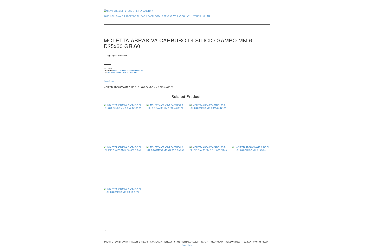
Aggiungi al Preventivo (117, 55)
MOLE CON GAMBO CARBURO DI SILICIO (128, 70)
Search (214, 16)
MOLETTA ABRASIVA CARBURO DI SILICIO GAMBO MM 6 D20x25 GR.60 (208, 133)
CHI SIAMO (117, 16)
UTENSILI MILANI (201, 16)
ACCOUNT (184, 16)
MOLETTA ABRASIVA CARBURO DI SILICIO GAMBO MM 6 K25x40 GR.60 (165, 133)
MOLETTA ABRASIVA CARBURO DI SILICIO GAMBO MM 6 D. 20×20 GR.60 (208, 177)
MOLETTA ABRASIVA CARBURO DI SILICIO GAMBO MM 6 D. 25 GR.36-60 (165, 177)
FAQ (143, 16)
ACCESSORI (132, 16)
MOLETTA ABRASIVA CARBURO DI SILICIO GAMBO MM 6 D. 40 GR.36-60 (123, 135)
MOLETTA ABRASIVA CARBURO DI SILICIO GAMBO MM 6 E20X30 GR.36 (123, 177)
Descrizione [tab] (109, 80)
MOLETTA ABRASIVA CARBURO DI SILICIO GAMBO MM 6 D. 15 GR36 (123, 217)
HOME (106, 16)
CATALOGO (154, 16)
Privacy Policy (187, 244)
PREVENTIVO (169, 16)
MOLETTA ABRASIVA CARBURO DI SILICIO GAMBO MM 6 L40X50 (251, 175)
